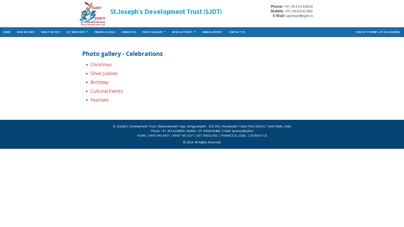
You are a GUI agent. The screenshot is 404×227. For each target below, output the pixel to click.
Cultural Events (106, 91)
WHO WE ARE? (26, 32)
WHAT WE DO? (50, 32)
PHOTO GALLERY (153, 32)
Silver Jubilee (104, 73)
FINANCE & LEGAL (105, 32)
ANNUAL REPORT (212, 32)
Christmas (101, 64)
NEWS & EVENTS (182, 32)
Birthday (99, 82)
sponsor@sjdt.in (299, 15)
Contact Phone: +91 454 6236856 (378, 32)
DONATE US (129, 32)
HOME (7, 32)
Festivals (99, 100)
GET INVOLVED (75, 32)
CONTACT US (237, 32)
